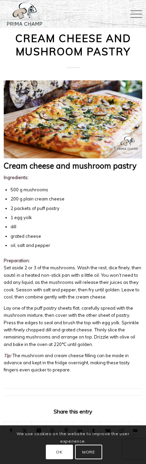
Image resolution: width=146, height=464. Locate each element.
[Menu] (133, 13)
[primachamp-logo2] (59, 13)
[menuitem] (133, 13)
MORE (88, 452)
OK (59, 452)
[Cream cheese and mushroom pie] (73, 119)
